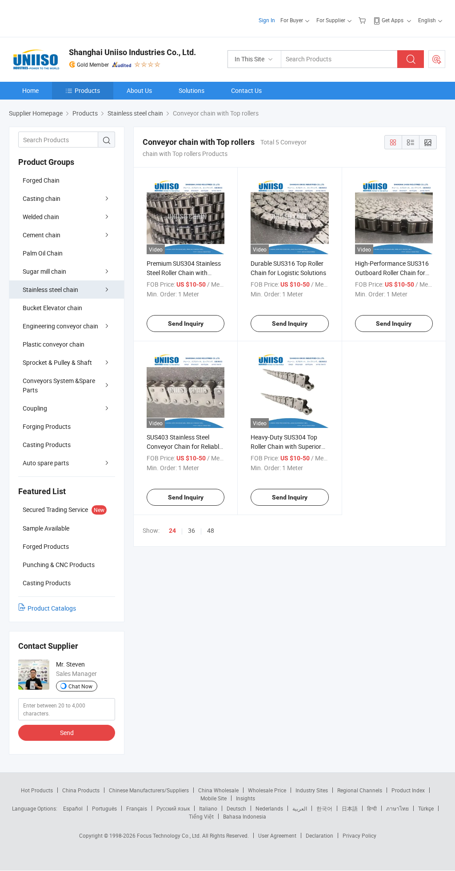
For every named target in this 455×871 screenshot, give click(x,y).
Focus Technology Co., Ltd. (169, 835)
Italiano (208, 808)
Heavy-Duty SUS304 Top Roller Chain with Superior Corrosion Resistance (286, 446)
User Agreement (277, 835)
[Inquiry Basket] (363, 20)
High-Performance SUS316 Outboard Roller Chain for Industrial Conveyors (392, 272)
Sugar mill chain (44, 271)
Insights (245, 798)
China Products (81, 790)
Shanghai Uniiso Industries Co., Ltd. (132, 52)
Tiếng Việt (201, 816)
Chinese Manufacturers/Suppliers (149, 790)
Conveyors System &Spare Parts (59, 385)
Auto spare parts (46, 463)
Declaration (319, 835)
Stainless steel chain (50, 289)
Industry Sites (311, 790)
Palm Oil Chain (43, 253)
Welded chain (41, 216)
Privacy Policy (359, 835)
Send (67, 732)
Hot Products (37, 790)
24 (172, 530)
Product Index (408, 790)
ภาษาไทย (397, 808)
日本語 (350, 808)
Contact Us (246, 90)
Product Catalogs (52, 608)
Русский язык (173, 808)
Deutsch (236, 808)
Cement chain (41, 235)
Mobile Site (213, 798)
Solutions (191, 90)
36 (191, 530)
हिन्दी (372, 808)
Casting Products (47, 444)
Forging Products (47, 426)
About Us (139, 90)
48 (210, 530)
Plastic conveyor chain (53, 344)
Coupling (35, 408)
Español (73, 808)
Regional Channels (359, 790)
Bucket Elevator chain (52, 308)
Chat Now (80, 686)
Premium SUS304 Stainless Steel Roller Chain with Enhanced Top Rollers (184, 272)
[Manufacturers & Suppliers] (66, 17)
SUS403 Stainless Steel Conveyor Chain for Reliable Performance (184, 446)
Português (104, 808)
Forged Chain (41, 180)
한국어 (324, 808)
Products (87, 90)
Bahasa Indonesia (244, 816)
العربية (299, 808)
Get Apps (392, 20)
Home (30, 90)
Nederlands (269, 808)
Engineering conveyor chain (60, 326)
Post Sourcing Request (436, 59)
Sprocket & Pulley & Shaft (57, 362)
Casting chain (41, 198)
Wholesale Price (267, 790)
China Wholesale (218, 790)
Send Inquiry (186, 323)
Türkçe (426, 808)
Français (136, 808)
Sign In (267, 20)
